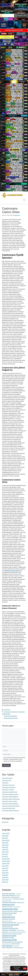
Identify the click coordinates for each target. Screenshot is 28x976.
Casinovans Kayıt (8, 917)
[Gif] (14, 81)
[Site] (14, 50)
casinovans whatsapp (16, 933)
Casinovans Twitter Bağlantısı (10, 796)
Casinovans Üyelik (9, 940)
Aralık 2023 (5, 877)
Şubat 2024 (5, 872)
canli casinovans (18, 893)
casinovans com (20, 902)
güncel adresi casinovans (6, 943)
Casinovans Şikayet (7, 942)
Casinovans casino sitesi (11, 570)
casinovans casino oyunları (6, 900)
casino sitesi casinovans (8, 895)
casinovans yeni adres (9, 935)
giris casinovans (18, 942)
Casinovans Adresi (7, 778)
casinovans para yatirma (21, 922)
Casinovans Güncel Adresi (9, 913)
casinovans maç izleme (8, 919)
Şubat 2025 (5, 845)
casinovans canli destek (18, 898)
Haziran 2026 (5, 833)
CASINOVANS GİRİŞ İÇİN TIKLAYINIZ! (14, 30)
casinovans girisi (8, 904)
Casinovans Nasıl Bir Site (10, 718)
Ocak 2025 (5, 847)
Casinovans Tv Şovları (8, 789)
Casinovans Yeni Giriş (8, 937)
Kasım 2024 (5, 852)
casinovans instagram (7, 914)
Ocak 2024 (5, 875)
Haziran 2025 (5, 840)
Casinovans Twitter (6, 933)
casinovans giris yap (16, 906)
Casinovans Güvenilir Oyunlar (10, 794)
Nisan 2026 (5, 835)
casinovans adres (6, 897)
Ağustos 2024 (6, 859)
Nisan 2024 (5, 868)
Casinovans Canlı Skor (8, 785)
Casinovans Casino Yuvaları (9, 801)
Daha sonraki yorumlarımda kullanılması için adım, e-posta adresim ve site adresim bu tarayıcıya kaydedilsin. (14, 759)
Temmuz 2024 (6, 861)
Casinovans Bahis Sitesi (10, 716)
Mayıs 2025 (5, 842)
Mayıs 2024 (5, 866)
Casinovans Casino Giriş (8, 787)
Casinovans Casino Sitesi (11, 712)
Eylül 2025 (5, 838)
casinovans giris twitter (7, 906)
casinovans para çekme (10, 925)
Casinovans (7, 709)
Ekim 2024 (5, 854)
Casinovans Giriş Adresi (7, 911)
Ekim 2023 (5, 882)
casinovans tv (5, 932)
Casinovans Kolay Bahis (8, 808)
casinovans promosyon (7, 926)
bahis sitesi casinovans (8, 893)
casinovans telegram (20, 930)
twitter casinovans (7, 947)
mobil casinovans (16, 945)
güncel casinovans (15, 943)
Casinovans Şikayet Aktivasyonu (11, 799)
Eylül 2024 (5, 856)
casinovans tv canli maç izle (14, 932)
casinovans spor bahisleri (9, 930)
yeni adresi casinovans (18, 947)
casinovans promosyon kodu (10, 928)
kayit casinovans (7, 945)
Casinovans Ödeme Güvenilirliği (10, 806)
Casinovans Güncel (18, 911)
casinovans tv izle (22, 932)
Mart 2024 (5, 870)
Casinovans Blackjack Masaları (10, 810)
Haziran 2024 (5, 863)
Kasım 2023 (5, 879)
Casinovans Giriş (6, 780)
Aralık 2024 (5, 849)
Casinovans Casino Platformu (10, 803)
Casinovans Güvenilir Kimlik (9, 792)
